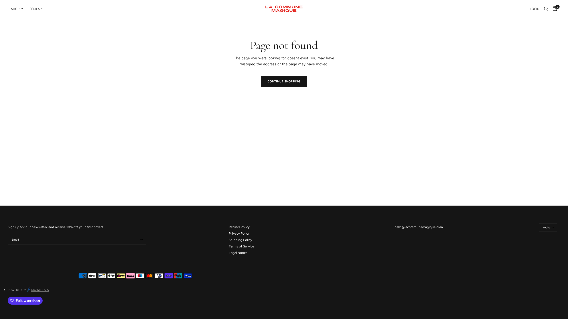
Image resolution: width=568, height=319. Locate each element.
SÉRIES (35, 9)
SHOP (15, 9)
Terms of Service (241, 246)
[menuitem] (18, 9)
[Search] (546, 9)
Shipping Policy (240, 240)
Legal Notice (238, 253)
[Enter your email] (141, 239)
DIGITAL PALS (40, 290)
